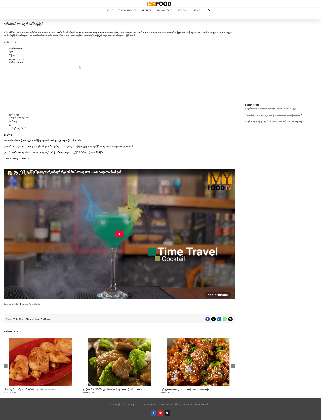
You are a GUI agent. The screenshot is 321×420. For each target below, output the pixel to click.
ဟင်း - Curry (37, 304)
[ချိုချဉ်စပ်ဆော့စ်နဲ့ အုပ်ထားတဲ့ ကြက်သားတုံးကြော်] (119, 339)
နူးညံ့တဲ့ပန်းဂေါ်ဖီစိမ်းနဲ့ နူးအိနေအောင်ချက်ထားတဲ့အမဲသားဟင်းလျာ (35, 389)
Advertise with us (203, 404)
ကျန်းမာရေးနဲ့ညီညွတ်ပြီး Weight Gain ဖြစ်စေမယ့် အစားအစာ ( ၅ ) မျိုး (275, 121)
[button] (209, 10)
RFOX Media (161, 404)
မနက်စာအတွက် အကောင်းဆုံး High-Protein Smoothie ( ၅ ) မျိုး (272, 108)
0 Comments (185, 363)
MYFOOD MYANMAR (144, 404)
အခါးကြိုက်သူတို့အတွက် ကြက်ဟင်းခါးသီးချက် (184, 360)
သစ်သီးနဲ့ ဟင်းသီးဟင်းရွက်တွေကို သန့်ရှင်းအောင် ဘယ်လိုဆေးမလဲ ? (274, 115)
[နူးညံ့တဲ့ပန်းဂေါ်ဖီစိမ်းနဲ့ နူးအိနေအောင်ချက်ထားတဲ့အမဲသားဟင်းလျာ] (40, 339)
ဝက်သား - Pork (27, 304)
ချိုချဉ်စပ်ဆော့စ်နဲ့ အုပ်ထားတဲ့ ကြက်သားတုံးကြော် (106, 389)
